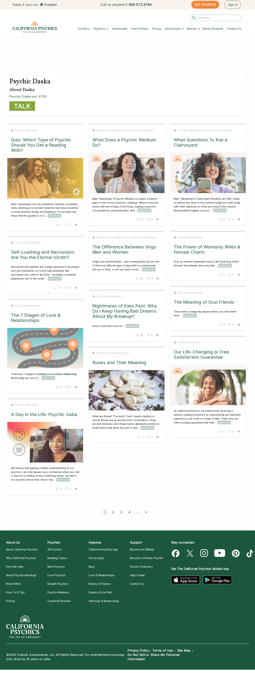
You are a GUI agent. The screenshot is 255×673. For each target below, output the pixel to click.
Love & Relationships (143, 237)
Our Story (84, 28)
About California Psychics (22, 549)
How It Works (139, 28)
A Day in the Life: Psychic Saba (44, 414)
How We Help (14, 566)
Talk (22, 106)
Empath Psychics (57, 583)
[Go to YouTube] (219, 553)
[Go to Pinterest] (235, 553)
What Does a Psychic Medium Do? (124, 142)
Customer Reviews (59, 600)
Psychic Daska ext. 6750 (28, 96)
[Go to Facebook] (176, 553)
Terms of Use (162, 650)
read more (54, 215)
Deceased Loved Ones (109, 130)
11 (60, 287)
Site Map (183, 650)
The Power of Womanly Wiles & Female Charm (207, 249)
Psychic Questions (26, 130)
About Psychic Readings (21, 575)
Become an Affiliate (142, 549)
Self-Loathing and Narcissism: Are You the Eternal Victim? (43, 254)
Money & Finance (99, 583)
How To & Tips (15, 592)
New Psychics (56, 566)
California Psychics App (103, 549)
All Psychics (54, 549)
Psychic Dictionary (141, 566)
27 (141, 278)
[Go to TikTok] (249, 553)
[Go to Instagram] (204, 553)
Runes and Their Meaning (119, 362)
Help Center (137, 575)
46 (141, 335)
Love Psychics (56, 575)
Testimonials (119, 28)
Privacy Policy (138, 650)
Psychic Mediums (58, 592)
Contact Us (234, 28)
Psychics (99, 28)
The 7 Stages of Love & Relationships (35, 317)
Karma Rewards (213, 28)
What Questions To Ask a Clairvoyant (200, 142)
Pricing (156, 28)
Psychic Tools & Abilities (139, 130)
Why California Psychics (21, 558)
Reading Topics (57, 558)
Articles (192, 28)
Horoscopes (173, 28)
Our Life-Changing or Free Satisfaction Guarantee (201, 354)
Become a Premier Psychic (146, 558)
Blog (91, 566)
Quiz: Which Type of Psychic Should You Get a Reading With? (41, 145)
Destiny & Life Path (100, 592)
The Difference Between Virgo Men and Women (124, 249)
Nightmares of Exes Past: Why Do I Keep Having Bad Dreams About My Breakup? (124, 311)
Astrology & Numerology (112, 237)
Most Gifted (13, 583)
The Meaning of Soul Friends (204, 302)
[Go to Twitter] (190, 553)
